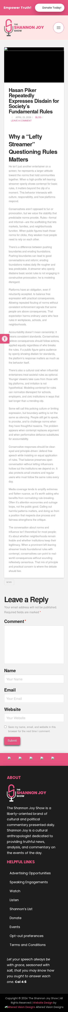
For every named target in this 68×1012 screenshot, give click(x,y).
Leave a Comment (21, 120)
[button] (58, 27)
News (9, 582)
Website (12, 709)
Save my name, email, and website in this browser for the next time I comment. (32, 729)
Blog (38, 117)
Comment (15, 621)
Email (10, 690)
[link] (20, 1007)
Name (10, 670)
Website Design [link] (43, 1003)
